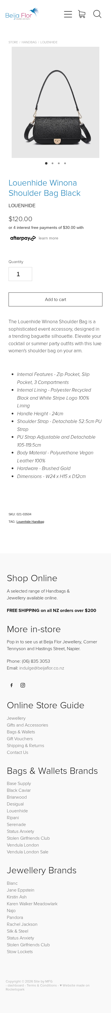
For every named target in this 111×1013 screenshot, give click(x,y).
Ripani (13, 817)
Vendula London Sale (27, 852)
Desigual (15, 804)
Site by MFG (43, 981)
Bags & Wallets (21, 732)
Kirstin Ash (17, 897)
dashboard (16, 985)
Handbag (29, 42)
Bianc (13, 883)
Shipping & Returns (25, 745)
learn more (48, 238)
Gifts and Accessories (27, 725)
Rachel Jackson (22, 924)
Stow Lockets (20, 951)
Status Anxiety (20, 831)
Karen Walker (19, 903)
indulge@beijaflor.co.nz (41, 668)
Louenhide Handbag (30, 521)
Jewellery (16, 718)
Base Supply (19, 783)
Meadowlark (45, 903)
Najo (11, 910)
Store (13, 42)
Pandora (15, 917)
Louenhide (48, 42)
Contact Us (17, 752)
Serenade (16, 824)
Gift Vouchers (20, 738)
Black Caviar (19, 790)
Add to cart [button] (55, 299)
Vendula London (23, 845)
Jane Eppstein (21, 890)
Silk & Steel (17, 931)
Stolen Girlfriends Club (28, 838)
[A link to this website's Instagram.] (23, 685)
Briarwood (17, 797)
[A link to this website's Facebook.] (12, 685)
